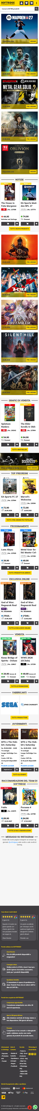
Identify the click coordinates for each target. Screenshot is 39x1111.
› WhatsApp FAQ (23, 1067)
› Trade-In (23, 1051)
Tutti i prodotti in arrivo (19, 573)
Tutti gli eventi (19, 774)
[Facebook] (32, 1055)
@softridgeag (13, 842)
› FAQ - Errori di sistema (23, 1055)
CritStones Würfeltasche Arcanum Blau (28, 660)
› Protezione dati (4, 1057)
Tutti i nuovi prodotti (19, 229)
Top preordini (19, 473)
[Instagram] (35, 1055)
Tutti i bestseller (19, 450)
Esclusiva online (19, 579)
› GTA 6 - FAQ (24, 1058)
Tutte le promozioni (19, 686)
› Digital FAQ (23, 1071)
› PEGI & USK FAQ (23, 1075)
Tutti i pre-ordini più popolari (19, 520)
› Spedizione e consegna (14, 1060)
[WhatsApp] (30, 1055)
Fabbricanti (19, 692)
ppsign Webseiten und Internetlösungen (19, 1108)
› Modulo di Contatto (13, 1055)
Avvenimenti (19, 724)
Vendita (19, 634)
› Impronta (4, 1053)
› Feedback (13, 1066)
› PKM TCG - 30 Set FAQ (23, 1062)
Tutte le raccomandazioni (19, 831)
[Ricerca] (36, 9)
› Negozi (12, 1063)
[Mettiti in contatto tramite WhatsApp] (35, 1107)
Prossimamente (19, 526)
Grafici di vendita (19, 400)
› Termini (3, 1061)
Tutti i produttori (19, 718)
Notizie (19, 179)
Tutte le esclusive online (19, 628)
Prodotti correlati (7, 766)
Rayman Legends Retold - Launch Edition (28, 499)
